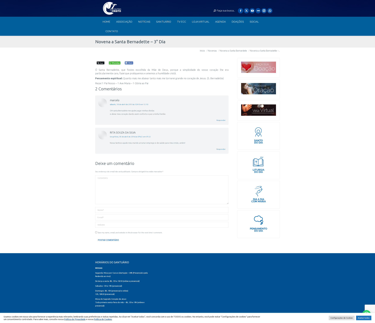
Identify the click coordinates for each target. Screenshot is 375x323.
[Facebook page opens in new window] (240, 10)
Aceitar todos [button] (364, 318)
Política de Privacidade (75, 319)
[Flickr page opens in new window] (258, 10)
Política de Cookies (103, 319)
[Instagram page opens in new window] (264, 10)
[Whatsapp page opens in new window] (269, 10)
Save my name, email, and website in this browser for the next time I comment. (130, 233)
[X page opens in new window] (246, 10)
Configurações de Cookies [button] (341, 318)
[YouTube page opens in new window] (252, 10)
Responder (221, 120)
